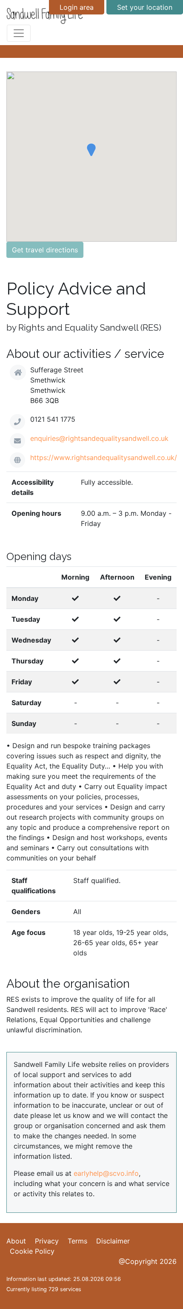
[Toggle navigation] (19, 33)
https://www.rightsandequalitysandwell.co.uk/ (103, 457)
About (16, 1241)
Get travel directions (45, 250)
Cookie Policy (32, 1251)
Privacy (47, 1241)
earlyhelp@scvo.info (106, 1173)
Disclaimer (113, 1241)
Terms (77, 1241)
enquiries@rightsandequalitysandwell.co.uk (99, 438)
